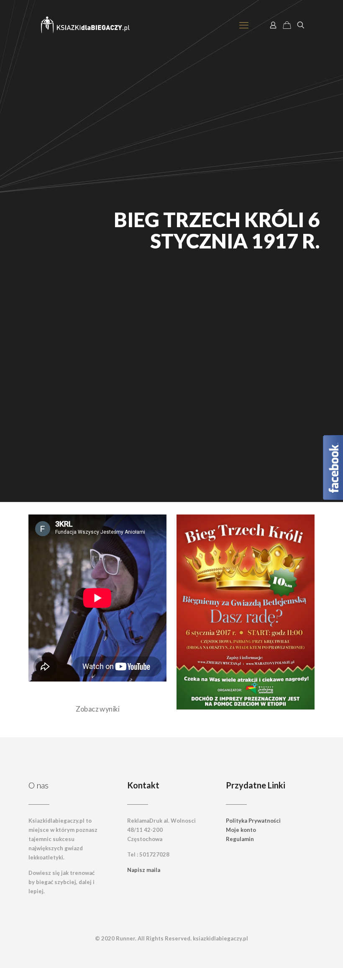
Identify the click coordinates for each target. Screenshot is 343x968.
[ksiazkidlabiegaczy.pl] (86, 25)
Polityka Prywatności (253, 820)
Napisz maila (143, 870)
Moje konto (241, 829)
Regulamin (240, 839)
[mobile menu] (244, 25)
